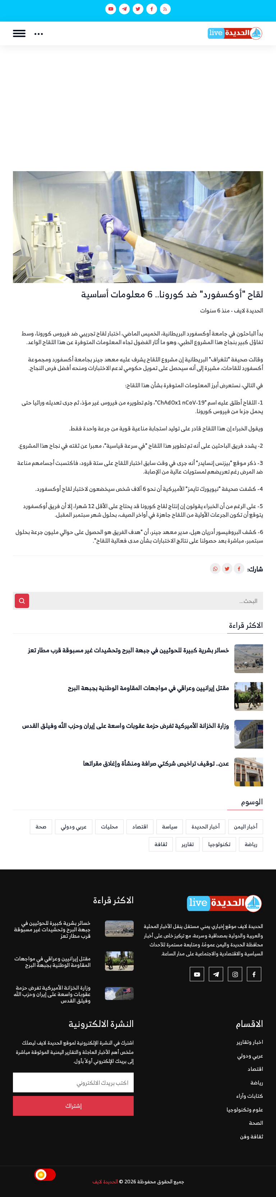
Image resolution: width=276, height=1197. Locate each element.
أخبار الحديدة (206, 826)
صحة (41, 826)
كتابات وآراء (249, 1096)
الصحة (256, 1123)
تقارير (187, 844)
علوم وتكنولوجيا (244, 1109)
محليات (109, 826)
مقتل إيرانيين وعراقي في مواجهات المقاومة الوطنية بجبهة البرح (148, 688)
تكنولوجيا (219, 844)
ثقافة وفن (251, 1136)
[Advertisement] (138, 99)
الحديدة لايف (105, 1181)
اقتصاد (140, 826)
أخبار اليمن (245, 826)
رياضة (251, 844)
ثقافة (161, 844)
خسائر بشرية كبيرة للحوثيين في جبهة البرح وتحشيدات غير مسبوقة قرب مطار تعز (128, 650)
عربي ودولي (74, 826)
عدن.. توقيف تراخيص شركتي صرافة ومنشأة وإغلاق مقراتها (156, 763)
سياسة (169, 826)
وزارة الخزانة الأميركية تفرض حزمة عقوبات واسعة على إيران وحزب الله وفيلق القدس (125, 726)
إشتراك (73, 1106)
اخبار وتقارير (249, 1042)
